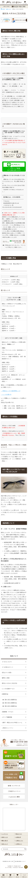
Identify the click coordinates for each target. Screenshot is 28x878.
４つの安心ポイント (7, 667)
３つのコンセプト (7, 661)
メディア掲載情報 (7, 717)
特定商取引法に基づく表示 (8, 861)
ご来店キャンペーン (7, 728)
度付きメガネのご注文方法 (9, 683)
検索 (25, 849)
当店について (8, 9)
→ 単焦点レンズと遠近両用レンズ (10, 391)
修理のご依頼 (5, 678)
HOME (3, 9)
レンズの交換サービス (8, 688)
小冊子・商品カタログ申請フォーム (12, 722)
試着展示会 (5, 694)
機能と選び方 (5, 840)
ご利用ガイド (10, 876)
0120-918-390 (19, 6)
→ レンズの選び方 (6, 394)
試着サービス (5, 837)
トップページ (5, 834)
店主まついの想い (7, 672)
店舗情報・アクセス (7, 712)
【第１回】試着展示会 (10, 699)
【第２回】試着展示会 (10, 703)
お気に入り (17, 876)
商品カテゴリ (3, 876)
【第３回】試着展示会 (10, 706)
